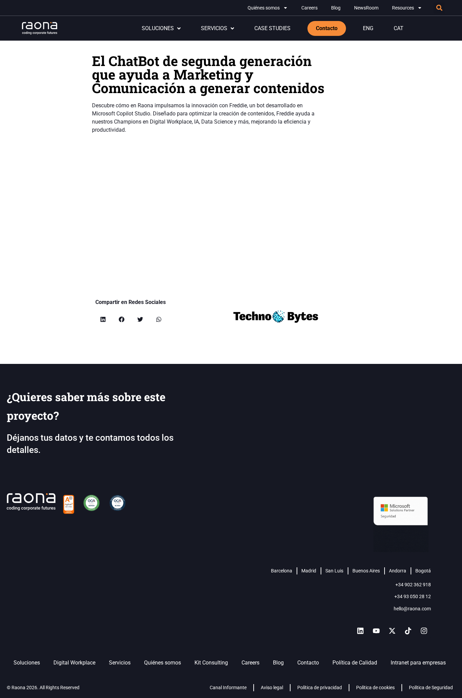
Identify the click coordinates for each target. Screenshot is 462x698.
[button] (439, 8)
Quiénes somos (264, 7)
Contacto (308, 662)
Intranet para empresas (418, 662)
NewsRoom (366, 7)
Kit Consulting (211, 662)
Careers (309, 7)
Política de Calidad (354, 662)
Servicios (120, 662)
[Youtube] (376, 631)
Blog (336, 7)
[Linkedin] (360, 631)
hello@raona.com (412, 608)
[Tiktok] (408, 631)
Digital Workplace (74, 662)
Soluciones (27, 662)
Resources (403, 7)
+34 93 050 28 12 (412, 596)
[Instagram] (424, 631)
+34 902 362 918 (413, 584)
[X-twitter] (392, 631)
